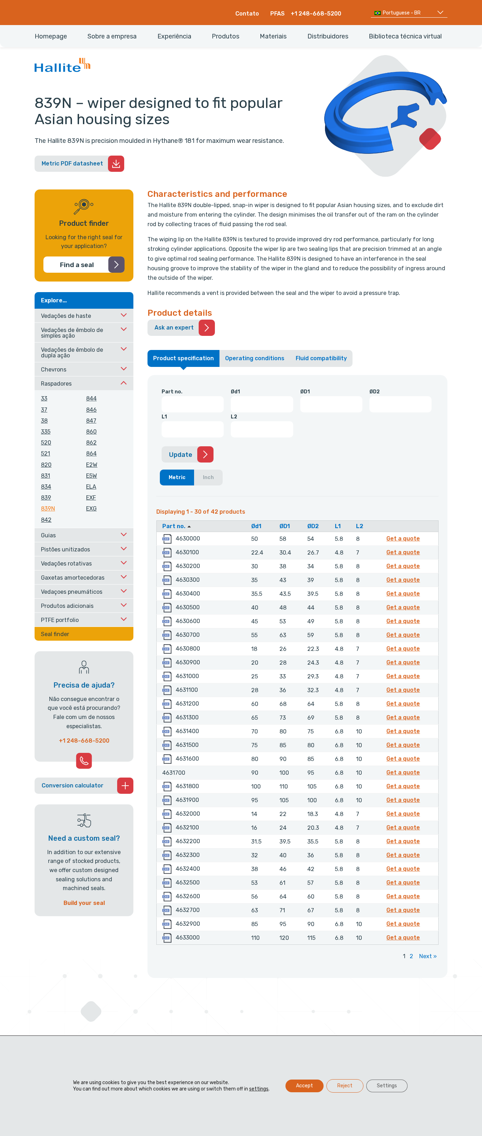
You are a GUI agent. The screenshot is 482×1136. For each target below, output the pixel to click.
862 (91, 442)
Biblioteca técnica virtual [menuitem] (405, 36)
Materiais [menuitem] (273, 36)
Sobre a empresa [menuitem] (112, 36)
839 (46, 497)
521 (45, 453)
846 (91, 409)
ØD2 (374, 392)
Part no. (172, 392)
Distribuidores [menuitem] (327, 36)
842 (46, 519)
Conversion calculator (72, 785)
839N (48, 508)
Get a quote (404, 538)
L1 (164, 417)
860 (91, 431)
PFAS (277, 13)
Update (180, 455)
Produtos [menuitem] (225, 36)
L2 (234, 417)
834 (46, 486)
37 (44, 409)
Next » (428, 956)
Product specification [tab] (183, 358)
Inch (208, 478)
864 (91, 453)
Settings (387, 1086)
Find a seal (77, 265)
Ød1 (235, 392)
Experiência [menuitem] (174, 36)
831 (45, 475)
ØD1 (305, 392)
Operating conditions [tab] (254, 358)
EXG (91, 508)
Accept (304, 1086)
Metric (177, 478)
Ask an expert (174, 327)
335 (45, 431)
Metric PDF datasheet (72, 163)
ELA (91, 486)
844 (91, 398)
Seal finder (55, 634)
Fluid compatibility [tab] (321, 358)
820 (46, 464)
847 (91, 420)
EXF (91, 497)
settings (259, 1089)
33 (44, 398)
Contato (247, 13)
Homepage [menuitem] (51, 36)
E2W (91, 464)
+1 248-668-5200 (316, 13)
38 (44, 420)
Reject (345, 1086)
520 (46, 442)
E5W (91, 475)
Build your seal (84, 903)
